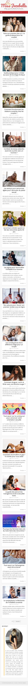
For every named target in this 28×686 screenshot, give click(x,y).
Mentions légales (22, 682)
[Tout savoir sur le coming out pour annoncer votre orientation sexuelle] (14, 408)
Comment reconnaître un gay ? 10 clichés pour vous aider (14, 455)
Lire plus (22, 51)
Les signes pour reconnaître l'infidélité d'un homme (14, 268)
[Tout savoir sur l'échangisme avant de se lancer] (14, 557)
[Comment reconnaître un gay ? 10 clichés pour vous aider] (14, 446)
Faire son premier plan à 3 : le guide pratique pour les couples (14, 35)
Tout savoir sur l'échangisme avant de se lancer (14, 566)
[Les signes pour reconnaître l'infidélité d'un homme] (14, 258)
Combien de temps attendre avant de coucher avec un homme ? (14, 151)
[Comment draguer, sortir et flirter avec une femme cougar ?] (14, 373)
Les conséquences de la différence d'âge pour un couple (14, 345)
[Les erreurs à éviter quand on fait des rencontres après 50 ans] (14, 218)
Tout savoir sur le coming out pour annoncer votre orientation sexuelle (14, 418)
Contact (16, 682)
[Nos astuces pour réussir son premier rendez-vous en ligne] (14, 295)
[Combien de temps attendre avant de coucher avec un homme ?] (14, 139)
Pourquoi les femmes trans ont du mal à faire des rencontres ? (14, 530)
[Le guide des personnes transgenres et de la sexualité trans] (14, 482)
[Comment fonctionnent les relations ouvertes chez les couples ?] (14, 101)
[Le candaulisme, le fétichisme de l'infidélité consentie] (14, 592)
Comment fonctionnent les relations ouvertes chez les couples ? (14, 111)
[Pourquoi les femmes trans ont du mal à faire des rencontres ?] (14, 520)
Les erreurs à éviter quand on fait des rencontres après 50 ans (14, 230)
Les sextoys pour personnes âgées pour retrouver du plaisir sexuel (14, 190)
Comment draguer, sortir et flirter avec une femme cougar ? (14, 383)
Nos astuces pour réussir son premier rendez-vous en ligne (14, 306)
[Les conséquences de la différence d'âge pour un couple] (14, 333)
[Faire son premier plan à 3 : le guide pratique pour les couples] (14, 24)
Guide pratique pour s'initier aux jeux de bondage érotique (14, 74)
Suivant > (18, 621)
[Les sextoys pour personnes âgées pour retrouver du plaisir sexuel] (14, 179)
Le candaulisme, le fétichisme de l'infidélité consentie (14, 601)
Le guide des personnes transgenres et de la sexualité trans (14, 494)
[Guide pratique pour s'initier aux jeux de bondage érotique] (14, 63)
